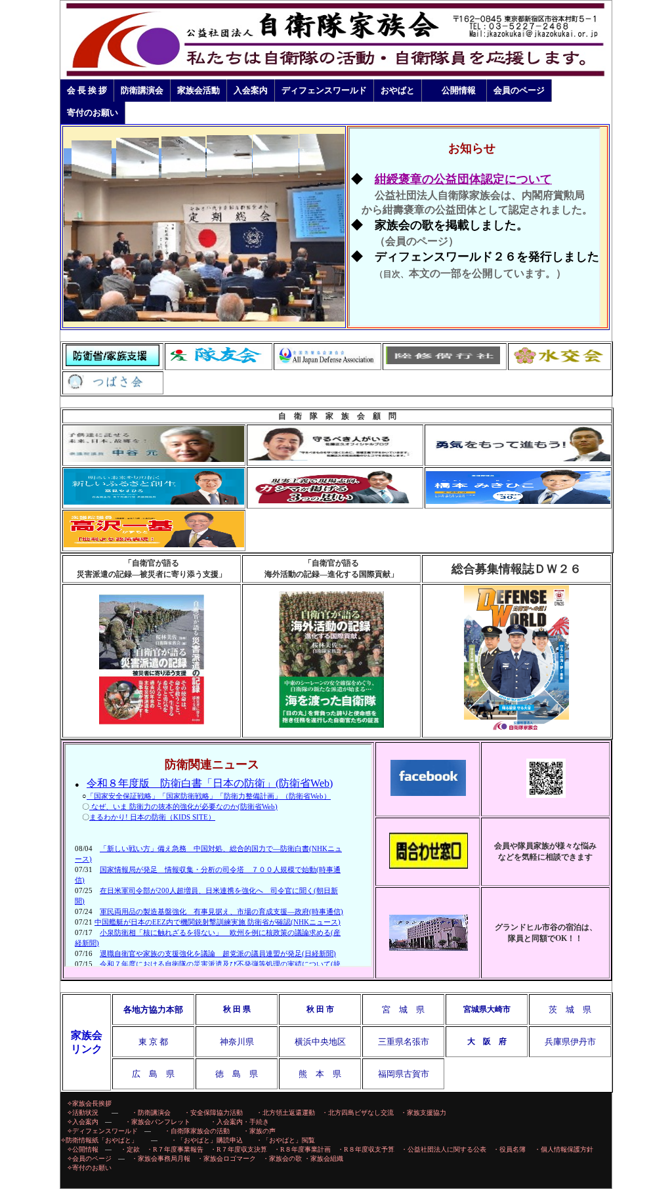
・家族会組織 (323, 1158)
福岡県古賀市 (403, 1074)
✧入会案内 (82, 1121)
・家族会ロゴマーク (226, 1158)
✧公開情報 (82, 1149)
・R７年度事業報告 (174, 1149)
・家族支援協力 (423, 1112)
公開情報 (458, 90)
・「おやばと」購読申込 (207, 1140)
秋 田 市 (320, 1009)
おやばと (398, 90)
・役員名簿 (509, 1149)
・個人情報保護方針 (563, 1149)
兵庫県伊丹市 (570, 1042)
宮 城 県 (403, 1009)
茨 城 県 (570, 1009)
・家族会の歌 (282, 1158)
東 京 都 (153, 1042)
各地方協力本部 (153, 1009)
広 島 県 (153, 1074)
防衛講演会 (142, 90)
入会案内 (251, 90)
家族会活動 (198, 90)
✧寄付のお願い (89, 1167)
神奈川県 (237, 1042)
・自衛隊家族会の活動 (197, 1131)
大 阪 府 (487, 1041)
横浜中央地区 (320, 1042)
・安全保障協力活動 (213, 1112)
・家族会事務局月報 (160, 1158)
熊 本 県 (320, 1074)
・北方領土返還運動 (285, 1112)
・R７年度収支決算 (238, 1149)
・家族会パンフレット (164, 1121)
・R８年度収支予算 (369, 1149)
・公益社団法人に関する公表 (443, 1149)
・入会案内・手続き (236, 1121)
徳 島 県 (236, 1074)
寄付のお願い (92, 112)
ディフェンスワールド (324, 90)
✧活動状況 (82, 1112)
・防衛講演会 (151, 1112)
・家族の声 (259, 1131)
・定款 (130, 1149)
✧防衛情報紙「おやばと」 (99, 1140)
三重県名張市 (403, 1042)
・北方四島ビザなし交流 (358, 1112)
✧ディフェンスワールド (102, 1131)
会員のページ (519, 90)
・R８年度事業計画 (302, 1149)
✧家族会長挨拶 (89, 1103)
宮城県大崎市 (487, 1009)
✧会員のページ (89, 1158)
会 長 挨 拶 (87, 90)
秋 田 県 (237, 1009)
